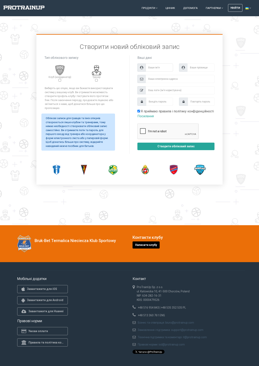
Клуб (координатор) (60, 77)
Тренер (96, 77)
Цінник (170, 8)
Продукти (149, 8)
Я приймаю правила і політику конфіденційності (175, 113)
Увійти (235, 7)
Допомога (190, 8)
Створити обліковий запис (176, 146)
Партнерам (213, 8)
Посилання (145, 116)
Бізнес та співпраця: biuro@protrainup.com (166, 322)
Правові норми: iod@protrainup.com (161, 344)
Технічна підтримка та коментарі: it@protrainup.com (172, 337)
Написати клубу (146, 245)
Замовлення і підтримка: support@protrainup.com (170, 330)
